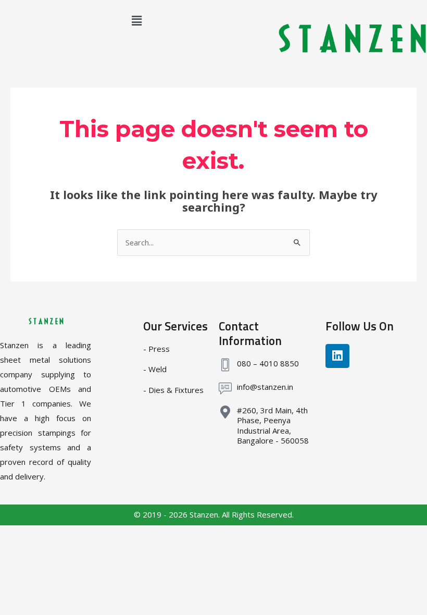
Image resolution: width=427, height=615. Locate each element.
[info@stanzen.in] (225, 388)
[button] (136, 20)
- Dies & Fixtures (173, 390)
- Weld (155, 369)
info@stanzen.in (265, 387)
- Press (156, 348)
